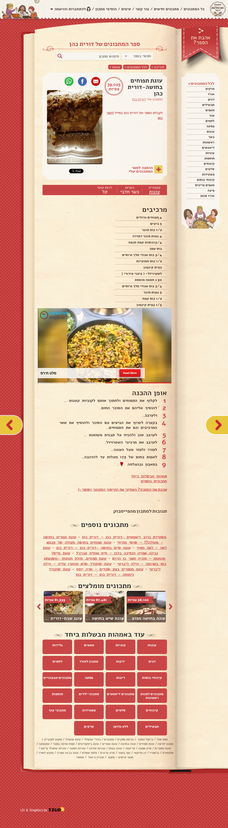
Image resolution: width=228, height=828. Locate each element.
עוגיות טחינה (97, 748)
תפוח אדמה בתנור (64, 744)
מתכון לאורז (88, 661)
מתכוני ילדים (89, 694)
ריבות (120, 677)
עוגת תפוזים (146, 744)
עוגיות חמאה (78, 748)
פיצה (211, 190)
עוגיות (210, 153)
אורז (211, 94)
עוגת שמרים (109, 744)
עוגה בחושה (128, 744)
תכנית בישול (95, 757)
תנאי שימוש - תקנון (120, 757)
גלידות (57, 645)
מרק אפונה (144, 748)
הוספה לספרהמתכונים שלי (141, 169)
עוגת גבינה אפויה (68, 753)
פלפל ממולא (89, 753)
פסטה (210, 126)
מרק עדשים (107, 753)
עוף (211, 115)
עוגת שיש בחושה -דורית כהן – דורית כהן (93, 547)
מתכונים (109, 739)
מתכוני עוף (57, 710)
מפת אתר (162, 739)
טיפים (126, 9)
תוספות (209, 158)
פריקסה (130, 748)
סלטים (209, 169)
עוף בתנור (124, 753)
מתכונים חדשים (166, 9)
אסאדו (80, 757)
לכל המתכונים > (135, 67)
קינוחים (209, 163)
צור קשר (142, 9)
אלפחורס (168, 753)
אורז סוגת (207, 196)
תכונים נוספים (153, 481)
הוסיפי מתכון (106, 9)
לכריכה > (157, 67)
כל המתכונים (194, 9)
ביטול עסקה (145, 739)
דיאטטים (208, 147)
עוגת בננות (115, 748)
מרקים (210, 89)
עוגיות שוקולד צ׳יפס (53, 748)
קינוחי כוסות (205, 180)
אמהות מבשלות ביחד (149, 476)
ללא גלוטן (120, 726)
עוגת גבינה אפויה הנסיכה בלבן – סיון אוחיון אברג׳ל (100, 550)
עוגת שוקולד (73, 739)
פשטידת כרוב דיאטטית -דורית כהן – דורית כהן (124, 537)
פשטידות (208, 174)
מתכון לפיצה (165, 744)
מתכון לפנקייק (53, 739)
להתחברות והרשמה (70, 9)
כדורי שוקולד (92, 739)
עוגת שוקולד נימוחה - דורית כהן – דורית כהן (91, 571)
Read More (130, 373)
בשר (211, 137)
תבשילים (208, 105)
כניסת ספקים (125, 739)
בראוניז (154, 753)
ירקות (120, 661)
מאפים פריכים (204, 185)
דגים (211, 99)
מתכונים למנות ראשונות (151, 696)
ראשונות (208, 142)
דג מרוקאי (140, 753)
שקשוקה (44, 744)
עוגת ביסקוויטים (88, 744)
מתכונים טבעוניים (57, 677)
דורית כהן (139, 99)
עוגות (210, 131)
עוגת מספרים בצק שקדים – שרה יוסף (109, 569)
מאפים (210, 110)
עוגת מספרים (163, 748)
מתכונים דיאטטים (120, 694)
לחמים (210, 121)
